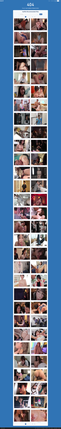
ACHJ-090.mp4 (22, 246)
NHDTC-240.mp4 (22, 179)
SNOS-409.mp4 (39, 273)
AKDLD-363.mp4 (39, 125)
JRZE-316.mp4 (22, 44)
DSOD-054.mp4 (22, 408)
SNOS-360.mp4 (39, 206)
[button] (60, 1)
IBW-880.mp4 (39, 381)
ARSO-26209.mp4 (22, 327)
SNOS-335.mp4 (39, 233)
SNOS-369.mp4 (22, 273)
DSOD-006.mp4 (39, 327)
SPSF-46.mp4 (22, 300)
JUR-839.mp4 (39, 179)
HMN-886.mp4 (39, 98)
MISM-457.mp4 (39, 408)
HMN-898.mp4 (39, 300)
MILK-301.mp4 (22, 354)
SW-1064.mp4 (39, 246)
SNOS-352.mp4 (22, 152)
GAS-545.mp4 (39, 354)
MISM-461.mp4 (39, 71)
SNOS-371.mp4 (22, 98)
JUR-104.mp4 (22, 125)
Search (41, 14)
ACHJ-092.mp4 (39, 44)
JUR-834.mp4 (39, 152)
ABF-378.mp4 (22, 71)
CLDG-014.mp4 (22, 381)
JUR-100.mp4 (22, 233)
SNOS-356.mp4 (22, 206)
